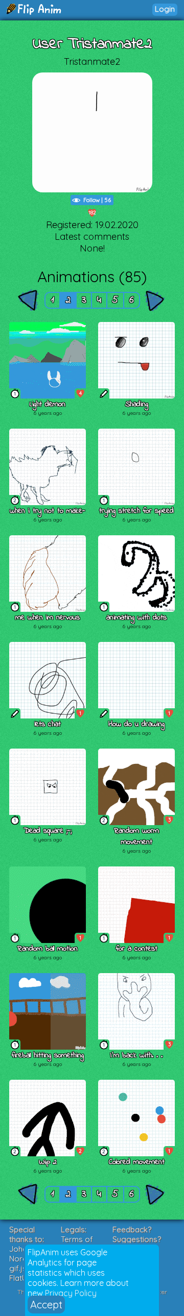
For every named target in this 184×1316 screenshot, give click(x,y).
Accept (46, 1304)
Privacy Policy (71, 1293)
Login (165, 9)
